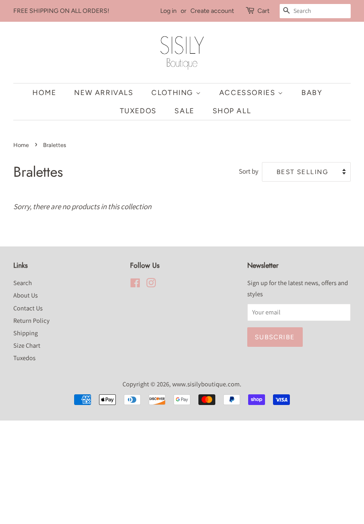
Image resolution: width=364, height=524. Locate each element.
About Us (25, 295)
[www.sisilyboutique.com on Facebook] (135, 284)
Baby (311, 92)
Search (22, 282)
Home (44, 92)
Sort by (248, 171)
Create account (212, 11)
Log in (168, 11)
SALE (184, 111)
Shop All (232, 111)
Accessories (248, 92)
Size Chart (26, 345)
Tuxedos (138, 111)
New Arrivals (103, 92)
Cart (263, 11)
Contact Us (28, 308)
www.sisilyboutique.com (206, 384)
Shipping (25, 333)
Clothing (173, 92)
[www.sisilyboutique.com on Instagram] (151, 284)
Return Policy (31, 320)
